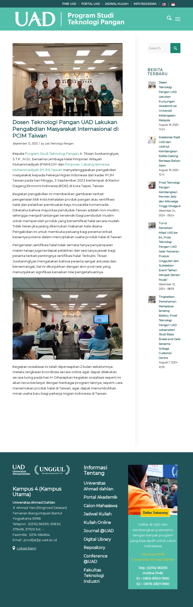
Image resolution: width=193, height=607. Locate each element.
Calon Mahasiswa (100, 505)
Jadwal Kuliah (98, 514)
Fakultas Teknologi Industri (94, 576)
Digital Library (97, 539)
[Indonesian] (173, 5)
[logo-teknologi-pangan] (69, 19)
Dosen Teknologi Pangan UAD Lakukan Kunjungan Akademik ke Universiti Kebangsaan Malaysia (168, 101)
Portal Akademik (100, 497)
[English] (164, 5)
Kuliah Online (97, 522)
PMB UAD (69, 4)
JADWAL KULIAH (116, 4)
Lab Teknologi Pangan (59, 143)
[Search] (167, 19)
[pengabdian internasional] (68, 79)
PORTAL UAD (90, 4)
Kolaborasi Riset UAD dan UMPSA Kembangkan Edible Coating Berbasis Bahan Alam (169, 151)
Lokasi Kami (26, 548)
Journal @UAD (99, 530)
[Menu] (177, 19)
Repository (94, 547)
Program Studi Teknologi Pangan (52, 153)
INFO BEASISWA (145, 4)
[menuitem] (69, 4)
